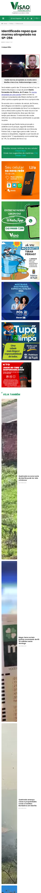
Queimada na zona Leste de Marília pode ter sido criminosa (29, 478)
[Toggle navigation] (3, 18)
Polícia (11, 23)
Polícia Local (19, 23)
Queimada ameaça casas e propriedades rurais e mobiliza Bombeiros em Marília (28, 803)
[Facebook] (24, 18)
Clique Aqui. (20, 150)
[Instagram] (27, 18)
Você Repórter (17, 18)
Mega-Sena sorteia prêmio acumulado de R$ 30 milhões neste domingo (29, 640)
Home (5, 23)
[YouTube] (31, 18)
